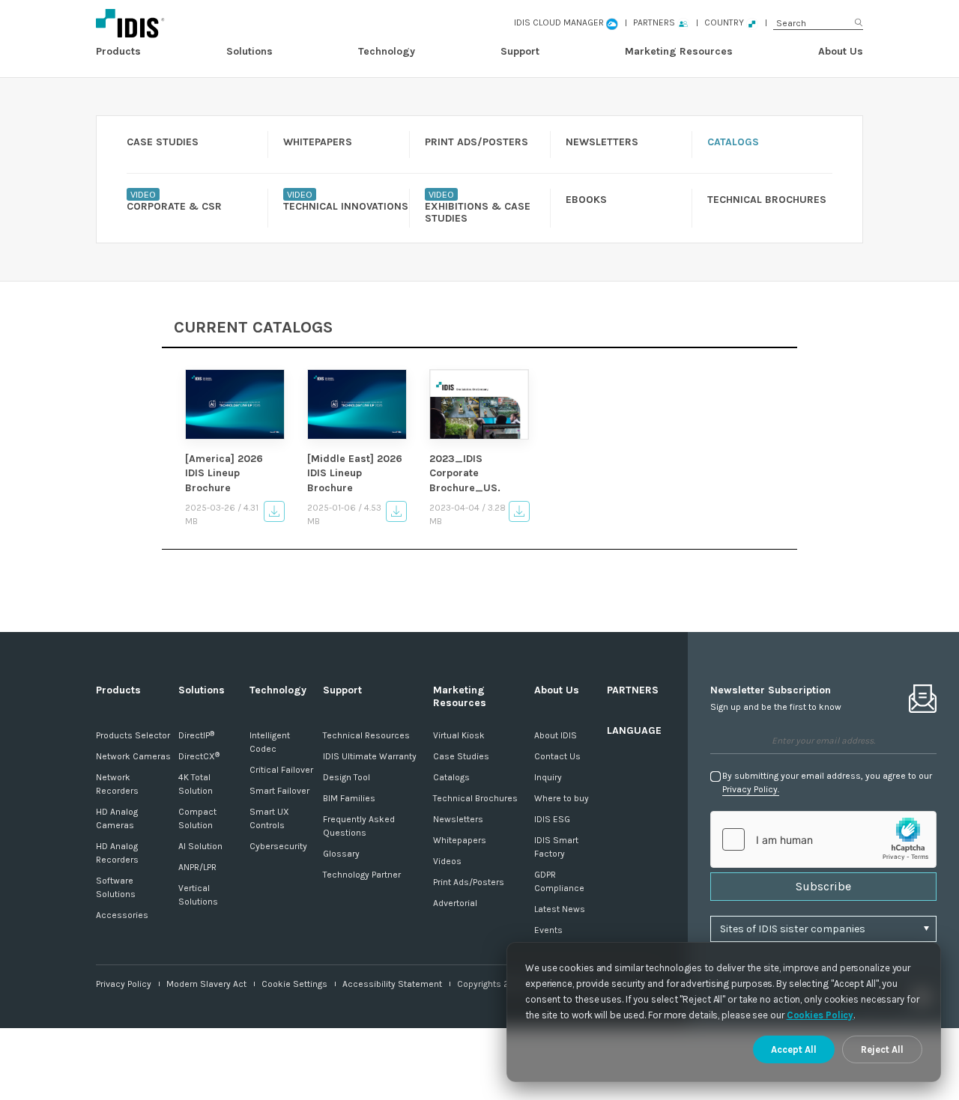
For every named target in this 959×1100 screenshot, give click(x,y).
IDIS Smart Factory (556, 847)
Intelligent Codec (269, 742)
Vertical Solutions (198, 895)
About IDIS (555, 735)
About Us (840, 51)
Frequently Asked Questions (359, 826)
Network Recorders (117, 784)
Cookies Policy (820, 1015)
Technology (386, 51)
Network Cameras (133, 756)
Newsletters (458, 819)
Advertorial (455, 903)
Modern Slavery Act (206, 984)
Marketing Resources (679, 51)
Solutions (249, 51)
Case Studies (461, 756)
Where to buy (561, 798)
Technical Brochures (475, 798)
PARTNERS (633, 690)
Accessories (122, 915)
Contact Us (557, 756)
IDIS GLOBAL (202, 23)
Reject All (882, 1049)
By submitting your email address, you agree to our (827, 782)
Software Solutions (116, 887)
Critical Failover (281, 770)
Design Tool (346, 777)
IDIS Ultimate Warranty (370, 756)
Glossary (341, 853)
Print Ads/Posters (468, 882)
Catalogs (451, 777)
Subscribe (823, 886)
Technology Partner (362, 874)
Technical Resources (366, 735)
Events (548, 930)
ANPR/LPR (197, 867)
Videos (447, 861)
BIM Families (349, 798)
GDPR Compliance (559, 881)
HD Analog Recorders (117, 853)
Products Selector (133, 735)
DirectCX (199, 756)
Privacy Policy (123, 984)
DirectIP (196, 735)
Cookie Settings (294, 984)
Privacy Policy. (750, 789)
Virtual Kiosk (459, 735)
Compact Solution (197, 818)
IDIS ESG (552, 819)
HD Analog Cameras (117, 818)
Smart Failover (279, 791)
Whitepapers (459, 840)
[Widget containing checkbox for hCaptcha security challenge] (823, 839)
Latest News (559, 909)
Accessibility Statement (392, 984)
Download (274, 511)
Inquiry (548, 777)
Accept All (794, 1049)
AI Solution (200, 846)
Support (519, 51)
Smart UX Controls (269, 818)
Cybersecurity (278, 846)
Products (118, 51)
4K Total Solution (195, 784)
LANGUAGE (634, 730)
